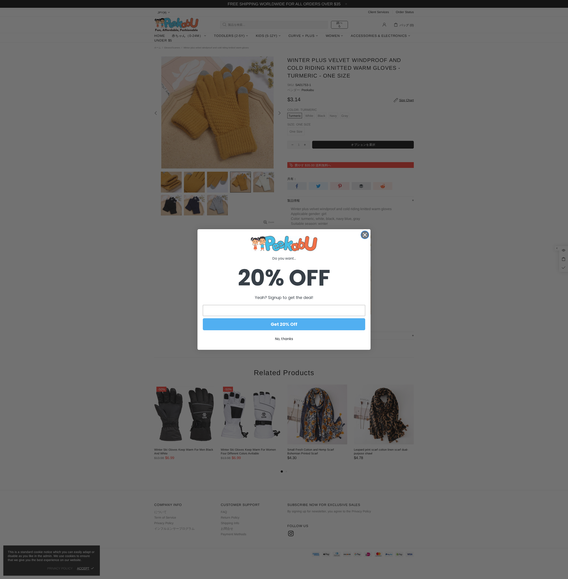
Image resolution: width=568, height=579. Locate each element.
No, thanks (284, 338)
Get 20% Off (284, 324)
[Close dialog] (365, 235)
